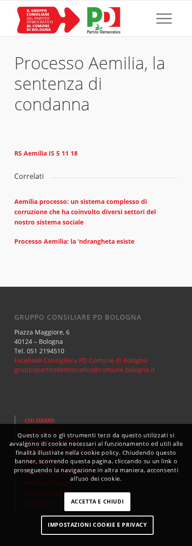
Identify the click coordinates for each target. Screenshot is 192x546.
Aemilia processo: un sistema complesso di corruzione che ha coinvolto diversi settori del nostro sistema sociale (85, 211)
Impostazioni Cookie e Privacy (97, 525)
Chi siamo (39, 420)
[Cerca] (143, 18)
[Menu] (164, 18)
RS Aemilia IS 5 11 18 (46, 153)
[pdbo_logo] (79, 18)
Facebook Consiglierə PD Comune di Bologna (80, 360)
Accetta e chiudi (97, 501)
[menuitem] (143, 18)
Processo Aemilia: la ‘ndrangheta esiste (74, 241)
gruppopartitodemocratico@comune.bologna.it (84, 369)
